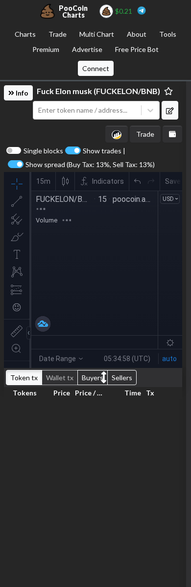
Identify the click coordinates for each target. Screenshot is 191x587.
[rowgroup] (93, 491)
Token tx (24, 377)
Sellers (122, 377)
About (136, 34)
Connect (95, 68)
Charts (25, 34)
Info (21, 93)
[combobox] (87, 110)
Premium (45, 49)
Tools (167, 34)
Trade (57, 34)
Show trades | (104, 150)
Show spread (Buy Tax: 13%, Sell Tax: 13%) (90, 164)
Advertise (87, 49)
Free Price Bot (137, 49)
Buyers (92, 377)
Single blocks (43, 150)
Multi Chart (96, 34)
